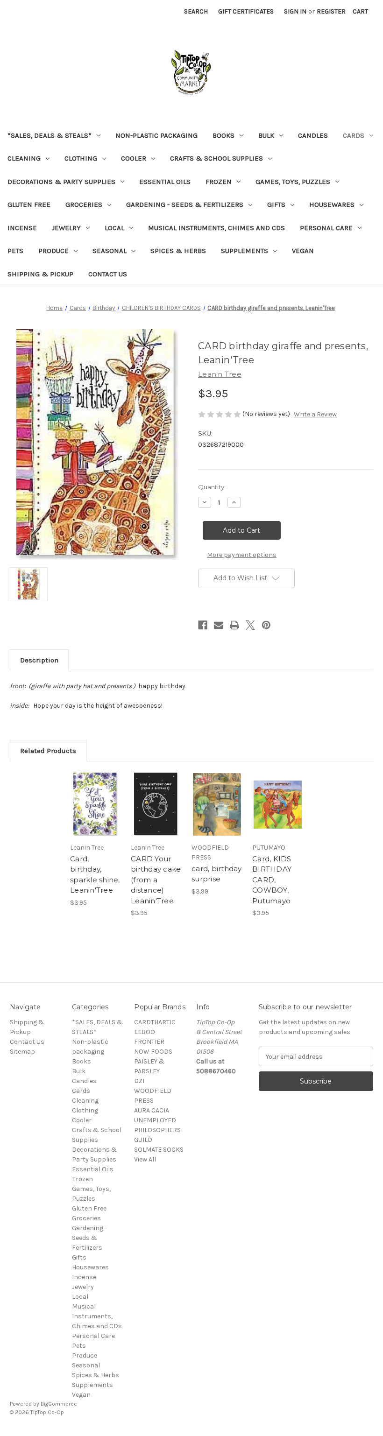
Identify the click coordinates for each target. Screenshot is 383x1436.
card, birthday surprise (217, 874)
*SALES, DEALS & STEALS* (49, 135)
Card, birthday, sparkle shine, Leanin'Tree (95, 874)
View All (145, 1159)
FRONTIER (149, 1042)
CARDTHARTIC (155, 1022)
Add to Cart (95, 816)
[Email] (218, 625)
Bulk (266, 135)
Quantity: (212, 487)
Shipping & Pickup (40, 274)
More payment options (242, 555)
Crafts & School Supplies (216, 158)
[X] (250, 625)
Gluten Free (28, 204)
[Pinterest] (266, 625)
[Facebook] (202, 625)
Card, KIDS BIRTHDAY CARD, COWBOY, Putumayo (271, 879)
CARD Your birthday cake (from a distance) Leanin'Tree (156, 879)
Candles (313, 135)
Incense (22, 228)
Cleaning (24, 158)
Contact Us (107, 274)
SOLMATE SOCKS (159, 1150)
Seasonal (109, 250)
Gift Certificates (246, 11)
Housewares (332, 204)
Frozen (219, 181)
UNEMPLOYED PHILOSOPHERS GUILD (157, 1130)
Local (114, 228)
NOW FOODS (153, 1052)
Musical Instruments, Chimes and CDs (216, 228)
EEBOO (144, 1032)
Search (196, 11)
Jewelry (66, 228)
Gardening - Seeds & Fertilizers (184, 204)
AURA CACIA (151, 1110)
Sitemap (22, 1052)
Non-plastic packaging (156, 135)
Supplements (244, 250)
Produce (53, 250)
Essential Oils (165, 181)
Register (331, 11)
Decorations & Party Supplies (61, 181)
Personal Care (326, 228)
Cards (353, 135)
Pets (15, 250)
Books (223, 135)
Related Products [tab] (48, 750)
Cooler (133, 158)
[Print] (234, 625)
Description (39, 660)
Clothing (80, 158)
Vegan (303, 250)
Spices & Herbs (178, 250)
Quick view (95, 793)
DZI (139, 1081)
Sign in (295, 11)
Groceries (83, 204)
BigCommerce (59, 1404)
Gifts (276, 204)
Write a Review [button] (315, 414)
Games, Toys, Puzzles (292, 181)
